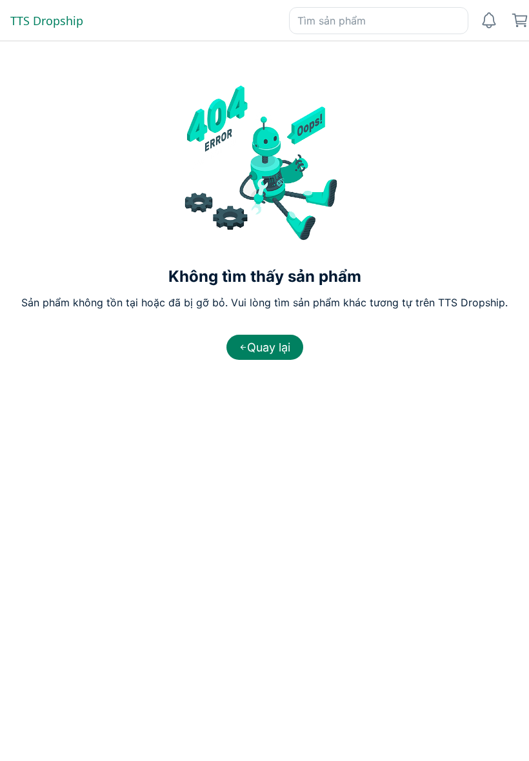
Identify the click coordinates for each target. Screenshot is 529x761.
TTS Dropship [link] (46, 20)
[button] (264, 347)
